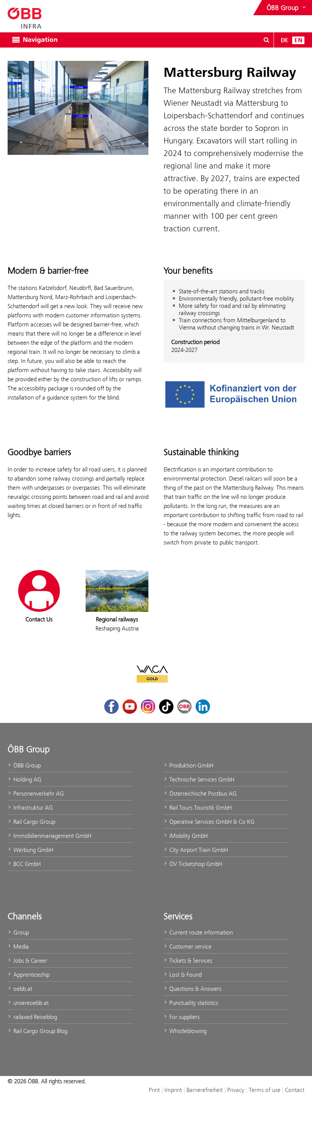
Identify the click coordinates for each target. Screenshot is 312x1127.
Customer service (190, 946)
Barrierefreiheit (204, 1090)
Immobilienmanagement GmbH (51, 835)
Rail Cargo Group (33, 821)
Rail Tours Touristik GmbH (200, 807)
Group (20, 932)
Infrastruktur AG (32, 807)
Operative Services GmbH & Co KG (211, 821)
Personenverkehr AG (38, 793)
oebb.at (22, 988)
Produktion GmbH (190, 765)
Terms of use (264, 1090)
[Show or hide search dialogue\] (266, 40)
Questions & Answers (194, 988)
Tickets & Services (190, 960)
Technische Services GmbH (201, 779)
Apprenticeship (30, 974)
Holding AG (26, 779)
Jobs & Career (29, 960)
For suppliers (184, 1016)
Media (20, 946)
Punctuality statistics (193, 1002)
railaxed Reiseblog (34, 1016)
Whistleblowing (187, 1031)
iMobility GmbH (188, 835)
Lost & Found (185, 974)
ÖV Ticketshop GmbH (195, 864)
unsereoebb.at (30, 1002)
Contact (294, 1090)
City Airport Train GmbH (198, 849)
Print (154, 1090)
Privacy (235, 1090)
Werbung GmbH (32, 849)
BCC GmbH (26, 864)
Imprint (173, 1090)
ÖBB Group (26, 765)
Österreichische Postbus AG (202, 793)
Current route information (200, 932)
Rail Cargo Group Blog (39, 1031)
